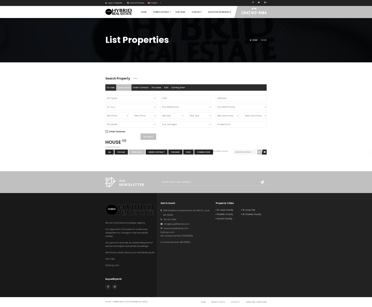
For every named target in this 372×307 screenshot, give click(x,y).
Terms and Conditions (256, 302)
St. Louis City (248, 209)
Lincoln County (224, 218)
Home (254, 40)
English (154, 3)
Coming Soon (178, 87)
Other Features (117, 131)
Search (149, 136)
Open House (124, 87)
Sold (166, 87)
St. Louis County (225, 209)
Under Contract (141, 87)
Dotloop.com (112, 265)
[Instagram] (114, 286)
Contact (235, 302)
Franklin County (225, 214)
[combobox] (130, 107)
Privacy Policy (218, 302)
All (109, 152)
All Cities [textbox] (111, 107)
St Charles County (251, 214)
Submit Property (137, 3)
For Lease (156, 87)
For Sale (111, 87)
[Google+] (265, 2)
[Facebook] (252, 2)
